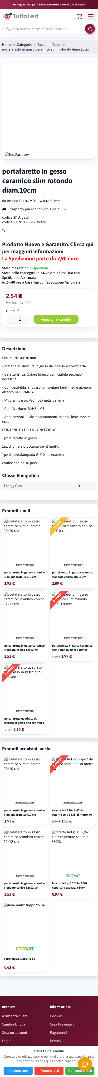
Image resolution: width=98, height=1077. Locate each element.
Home (7, 44)
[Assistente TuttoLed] (85, 1064)
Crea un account (14, 1032)
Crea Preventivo (62, 1024)
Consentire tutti (80, 1071)
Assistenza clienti (15, 1016)
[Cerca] (90, 29)
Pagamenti (58, 1032)
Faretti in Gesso (49, 44)
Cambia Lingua (13, 1024)
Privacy (55, 1041)
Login (6, 1041)
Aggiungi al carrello (56, 319)
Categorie (24, 44)
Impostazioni (18, 1071)
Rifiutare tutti (49, 1071)
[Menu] (91, 16)
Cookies (56, 1016)
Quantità (13, 311)
